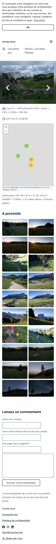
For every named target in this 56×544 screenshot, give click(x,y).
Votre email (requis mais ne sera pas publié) (24, 431)
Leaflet (7, 187)
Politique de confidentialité (16, 520)
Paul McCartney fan (12, 532)
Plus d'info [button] (39, 20)
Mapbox (14, 189)
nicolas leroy (8, 41)
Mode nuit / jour (13, 538)
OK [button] (28, 27)
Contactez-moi (10, 514)
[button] (26, 146)
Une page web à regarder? (16, 443)
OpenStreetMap (26, 187)
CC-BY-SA (45, 187)
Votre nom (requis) (11, 419)
